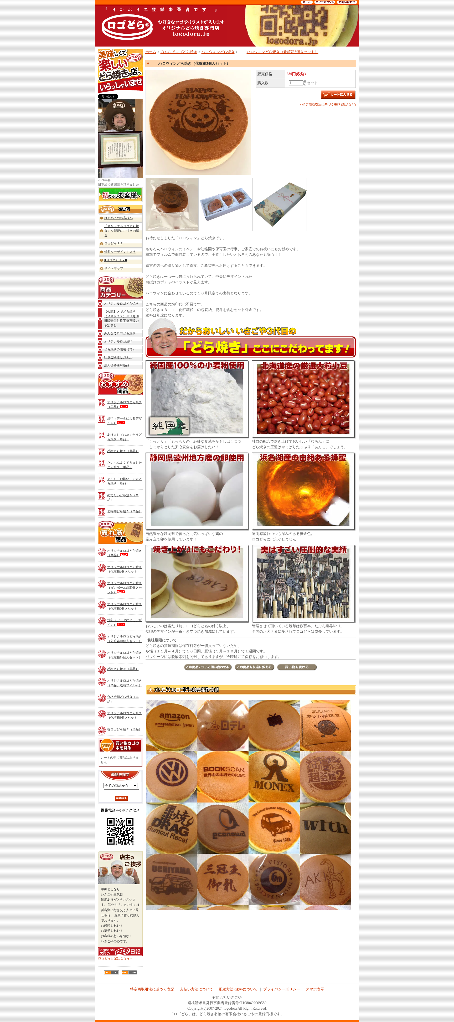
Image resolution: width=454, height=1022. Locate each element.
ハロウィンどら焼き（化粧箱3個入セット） (282, 52)
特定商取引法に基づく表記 (152, 989)
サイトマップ (113, 268)
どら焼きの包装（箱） (120, 349)
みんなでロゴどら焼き (120, 333)
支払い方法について (196, 989)
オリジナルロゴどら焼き (121, 303)
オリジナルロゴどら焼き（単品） (124, 404)
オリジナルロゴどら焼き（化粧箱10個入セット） (124, 639)
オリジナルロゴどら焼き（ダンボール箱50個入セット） (124, 587)
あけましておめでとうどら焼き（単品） (124, 437)
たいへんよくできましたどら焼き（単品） (124, 465)
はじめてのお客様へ (118, 218)
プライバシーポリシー (281, 989)
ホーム (150, 52)
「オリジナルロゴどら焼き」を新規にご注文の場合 (121, 230)
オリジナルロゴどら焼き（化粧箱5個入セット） (124, 606)
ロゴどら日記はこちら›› (115, 958)
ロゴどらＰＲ (113, 243)
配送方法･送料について (238, 989)
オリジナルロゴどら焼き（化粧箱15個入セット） (124, 655)
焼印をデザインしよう (120, 252)
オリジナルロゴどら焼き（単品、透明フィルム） (124, 683)
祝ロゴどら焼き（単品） (124, 729)
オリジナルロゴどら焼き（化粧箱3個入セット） (124, 715)
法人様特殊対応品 (116, 365)
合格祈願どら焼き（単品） (123, 699)
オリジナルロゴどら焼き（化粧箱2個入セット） (124, 569)
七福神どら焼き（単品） (124, 511)
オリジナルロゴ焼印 (118, 341)
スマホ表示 (315, 989)
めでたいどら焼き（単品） (123, 497)
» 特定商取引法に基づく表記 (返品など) (328, 104)
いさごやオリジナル (118, 357)
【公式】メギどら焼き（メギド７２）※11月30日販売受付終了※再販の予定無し (121, 318)
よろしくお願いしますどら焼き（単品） (124, 481)
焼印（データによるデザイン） (124, 421)
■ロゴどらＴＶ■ (115, 260)
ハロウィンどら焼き (218, 52)
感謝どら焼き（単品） (123, 451)
